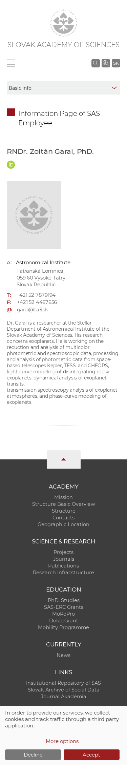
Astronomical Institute (43, 262)
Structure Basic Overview (63, 504)
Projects (63, 552)
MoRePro (63, 614)
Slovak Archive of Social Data (64, 690)
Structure (64, 511)
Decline (33, 754)
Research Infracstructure (63, 573)
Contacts (63, 518)
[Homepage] (63, 23)
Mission (63, 497)
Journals (63, 559)
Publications (63, 566)
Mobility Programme (63, 627)
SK (116, 63)
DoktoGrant (63, 621)
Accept (91, 754)
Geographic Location (63, 524)
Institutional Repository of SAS (63, 683)
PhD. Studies (64, 600)
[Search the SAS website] (95, 63)
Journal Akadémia (63, 697)
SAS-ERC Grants (63, 607)
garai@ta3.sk (32, 309)
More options (62, 741)
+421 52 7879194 (36, 295)
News (63, 655)
